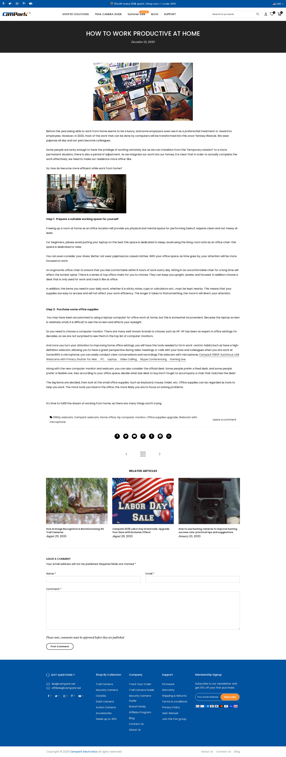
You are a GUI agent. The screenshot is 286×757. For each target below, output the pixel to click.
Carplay (101, 696)
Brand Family (137, 706)
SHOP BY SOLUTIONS (75, 14)
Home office (108, 417)
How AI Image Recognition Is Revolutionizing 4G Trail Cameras (75, 530)
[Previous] (49, 508)
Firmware (168, 684)
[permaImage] (151, 436)
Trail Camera (104, 684)
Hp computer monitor (131, 417)
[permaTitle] (134, 436)
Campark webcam (86, 417)
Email (149, 573)
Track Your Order (140, 684)
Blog (132, 718)
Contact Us (136, 724)
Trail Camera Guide (141, 690)
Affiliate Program (140, 712)
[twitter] (125, 436)
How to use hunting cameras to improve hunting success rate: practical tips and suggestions (208, 530)
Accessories (104, 713)
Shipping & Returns (174, 696)
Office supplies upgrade (162, 417)
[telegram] (160, 436)
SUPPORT (170, 14)
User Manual (170, 713)
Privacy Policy (171, 707)
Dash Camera (105, 701)
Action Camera (106, 707)
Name (51, 573)
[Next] (236, 508)
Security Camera (107, 690)
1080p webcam (63, 417)
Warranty (168, 690)
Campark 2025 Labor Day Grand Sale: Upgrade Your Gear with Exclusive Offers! (140, 530)
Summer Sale (138, 13)
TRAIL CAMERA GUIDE (108, 14)
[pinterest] (143, 436)
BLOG (154, 14)
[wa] (168, 436)
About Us (135, 730)
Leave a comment (224, 420)
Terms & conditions (174, 701)
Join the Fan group (174, 719)
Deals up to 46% (106, 719)
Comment (54, 589)
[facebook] (117, 436)
